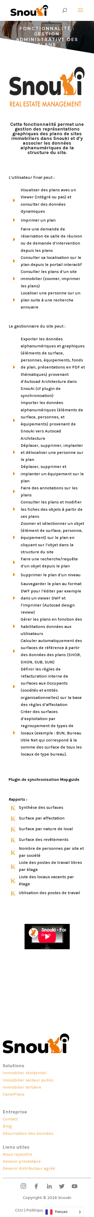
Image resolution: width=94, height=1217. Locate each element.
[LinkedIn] (47, 1186)
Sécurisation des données (28, 1133)
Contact (10, 1119)
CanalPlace (14, 1094)
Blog (7, 1126)
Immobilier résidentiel (24, 1072)
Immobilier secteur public (28, 1080)
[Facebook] (34, 1186)
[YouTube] (72, 1186)
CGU (19, 1210)
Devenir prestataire (22, 1161)
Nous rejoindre (17, 1154)
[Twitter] (59, 1186)
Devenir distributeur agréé (29, 1168)
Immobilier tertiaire (22, 1087)
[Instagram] (21, 1186)
